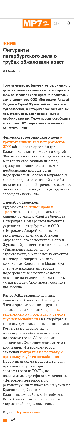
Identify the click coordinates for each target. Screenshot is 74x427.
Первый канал (28, 412)
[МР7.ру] (36, 23)
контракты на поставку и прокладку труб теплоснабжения (33, 354)
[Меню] (5, 23)
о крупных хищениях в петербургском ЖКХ (34, 142)
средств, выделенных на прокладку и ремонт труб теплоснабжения (34, 314)
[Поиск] (69, 23)
